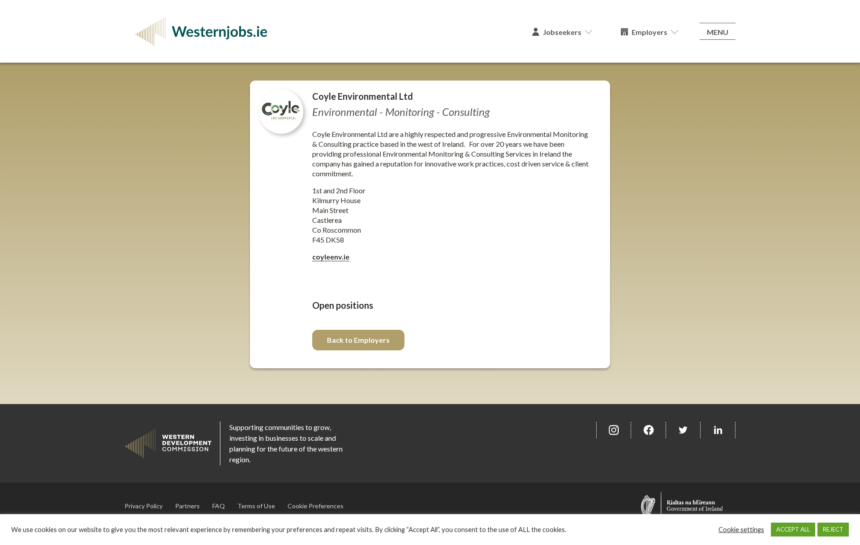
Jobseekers (562, 32)
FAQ (218, 506)
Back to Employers (358, 340)
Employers (649, 32)
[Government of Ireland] (682, 506)
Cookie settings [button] (741, 529)
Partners (187, 506)
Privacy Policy (144, 506)
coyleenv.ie (330, 256)
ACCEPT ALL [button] (793, 529)
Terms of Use (256, 506)
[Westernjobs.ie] (321, 31)
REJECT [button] (833, 529)
